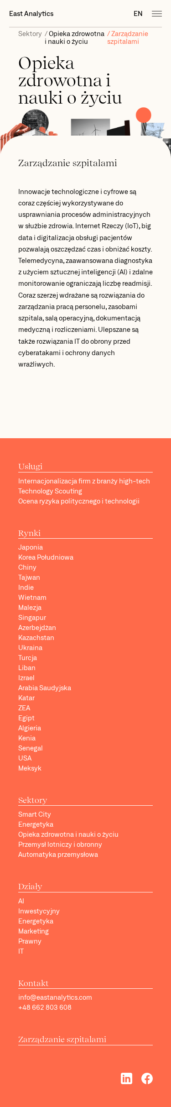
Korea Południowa (45, 557)
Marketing (33, 931)
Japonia (30, 547)
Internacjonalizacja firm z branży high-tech (84, 481)
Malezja (29, 607)
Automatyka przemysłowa (58, 854)
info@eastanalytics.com (55, 997)
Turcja (27, 657)
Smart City (34, 814)
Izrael (26, 678)
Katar (26, 698)
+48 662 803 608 (45, 1007)
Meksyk (29, 768)
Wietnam (32, 597)
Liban (27, 668)
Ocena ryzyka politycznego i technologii (79, 501)
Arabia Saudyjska (44, 688)
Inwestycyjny (39, 911)
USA (24, 758)
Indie (26, 587)
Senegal (30, 748)
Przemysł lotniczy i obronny (60, 844)
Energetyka (35, 824)
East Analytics (31, 13)
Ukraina (30, 647)
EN (138, 13)
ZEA (24, 708)
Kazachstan (36, 637)
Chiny (27, 567)
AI (21, 901)
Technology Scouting (50, 491)
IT (21, 951)
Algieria (29, 728)
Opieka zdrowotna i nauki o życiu (74, 37)
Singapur (32, 617)
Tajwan (29, 577)
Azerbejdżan (37, 627)
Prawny (29, 941)
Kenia (27, 738)
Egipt (26, 718)
